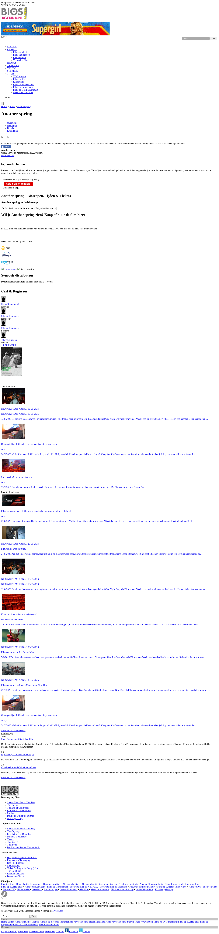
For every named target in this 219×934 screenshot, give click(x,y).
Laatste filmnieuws (68, 889)
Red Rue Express (15, 863)
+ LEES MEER (8, 345)
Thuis (137, 921)
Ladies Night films (144, 889)
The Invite (12, 844)
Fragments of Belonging (18, 860)
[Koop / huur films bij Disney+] (6, 256)
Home (4, 106)
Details (10, 128)
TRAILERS (13, 65)
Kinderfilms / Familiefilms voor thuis (182, 884)
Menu (4, 919)
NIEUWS (12, 63)
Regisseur (10, 317)
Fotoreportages (51, 889)
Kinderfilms (18, 81)
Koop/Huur (12, 131)
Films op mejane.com (23, 87)
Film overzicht (20, 52)
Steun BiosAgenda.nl (18, 184)
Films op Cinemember (57, 886)
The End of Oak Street (17, 807)
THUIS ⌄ (12, 73)
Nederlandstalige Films (100, 921)
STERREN (12, 71)
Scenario (10, 329)
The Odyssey (13, 805)
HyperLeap (57, 911)
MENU (4, 37)
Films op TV (19, 79)
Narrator (10, 305)
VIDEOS (11, 68)
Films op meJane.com (35, 886)
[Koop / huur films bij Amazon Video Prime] (7, 263)
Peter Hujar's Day (15, 873)
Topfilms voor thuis (128, 884)
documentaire (7, 155)
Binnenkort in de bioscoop (28, 884)
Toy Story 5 (12, 842)
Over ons (60, 931)
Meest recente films (100, 889)
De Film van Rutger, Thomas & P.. (23, 847)
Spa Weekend (13, 865)
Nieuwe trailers (210, 886)
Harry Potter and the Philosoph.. (22, 857)
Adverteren (23, 931)
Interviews (37, 889)
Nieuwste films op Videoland (113, 886)
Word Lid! (12, 931)
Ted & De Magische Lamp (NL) (22, 868)
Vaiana (10, 839)
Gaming (169, 889)
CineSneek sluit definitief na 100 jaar (18, 767)
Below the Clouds (15, 876)
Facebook (73, 931)
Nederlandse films (71, 884)
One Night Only (14, 818)
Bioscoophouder (36, 931)
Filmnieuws (25, 921)
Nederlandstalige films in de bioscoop (99, 884)
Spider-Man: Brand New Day (21, 802)
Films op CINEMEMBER (25, 89)
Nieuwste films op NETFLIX (84, 886)
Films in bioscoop (21, 54)
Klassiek (159, 889)
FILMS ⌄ (12, 49)
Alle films (84, 889)
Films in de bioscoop (49, 921)
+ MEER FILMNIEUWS (13, 730)
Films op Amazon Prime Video (172, 886)
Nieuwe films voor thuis (151, 884)
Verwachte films (20, 60)
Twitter (86, 931)
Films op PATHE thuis (23, 84)
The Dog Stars (14, 871)
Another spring (24, 106)
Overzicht (11, 123)
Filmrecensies (23, 889)
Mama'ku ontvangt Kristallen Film (17, 739)
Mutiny (10, 813)
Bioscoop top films (52, 884)
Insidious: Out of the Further (20, 816)
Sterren (130, 921)
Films (12, 106)
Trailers (35, 921)
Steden (11, 921)
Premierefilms (19, 57)
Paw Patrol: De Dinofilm (19, 810)
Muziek (9, 341)
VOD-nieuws (19, 76)
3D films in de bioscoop (122, 889)
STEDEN (12, 46)
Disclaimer (50, 931)
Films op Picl (195, 886)
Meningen (12, 125)
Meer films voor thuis (23, 92)
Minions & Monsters (17, 836)
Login (4, 931)
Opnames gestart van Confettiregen (17, 754)
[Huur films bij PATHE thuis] (5, 250)
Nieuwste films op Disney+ (142, 886)
